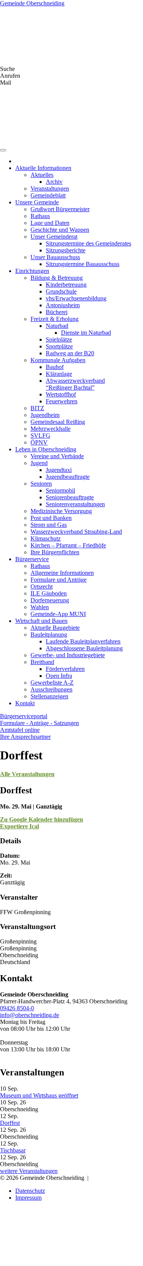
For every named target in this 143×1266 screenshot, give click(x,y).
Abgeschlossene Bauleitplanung (84, 648)
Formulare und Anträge (59, 579)
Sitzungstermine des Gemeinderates (88, 243)
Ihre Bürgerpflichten (55, 552)
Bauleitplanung (49, 634)
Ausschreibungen (51, 689)
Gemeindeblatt (48, 195)
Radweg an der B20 (70, 353)
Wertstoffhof (61, 394)
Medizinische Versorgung (61, 511)
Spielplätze (59, 339)
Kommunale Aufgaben (58, 360)
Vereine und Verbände (57, 456)
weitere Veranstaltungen (29, 1171)
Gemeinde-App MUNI (58, 614)
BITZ (37, 408)
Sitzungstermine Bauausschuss (82, 264)
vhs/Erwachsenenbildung (76, 298)
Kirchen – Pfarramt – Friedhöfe (68, 545)
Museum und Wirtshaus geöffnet (39, 1095)
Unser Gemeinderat (54, 236)
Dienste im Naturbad (86, 332)
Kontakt (25, 703)
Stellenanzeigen (49, 696)
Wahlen (40, 607)
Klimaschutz (46, 538)
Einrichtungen (32, 271)
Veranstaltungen (50, 188)
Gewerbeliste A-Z (52, 682)
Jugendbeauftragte (68, 476)
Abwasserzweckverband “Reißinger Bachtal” (75, 384)
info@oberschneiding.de (29, 1015)
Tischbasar (13, 1150)
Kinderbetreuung (66, 284)
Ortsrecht (42, 586)
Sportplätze (59, 346)
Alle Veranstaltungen (27, 774)
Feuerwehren (61, 401)
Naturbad (57, 326)
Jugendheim (45, 415)
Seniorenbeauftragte (70, 497)
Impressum (28, 1197)
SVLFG (40, 435)
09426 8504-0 (17, 1008)
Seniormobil (60, 490)
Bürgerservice (32, 559)
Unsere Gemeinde (37, 202)
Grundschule (61, 291)
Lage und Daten (50, 223)
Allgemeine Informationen (62, 573)
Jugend (39, 463)
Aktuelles (42, 175)
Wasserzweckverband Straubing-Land (76, 531)
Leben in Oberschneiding (45, 449)
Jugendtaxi (59, 470)
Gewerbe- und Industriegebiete (68, 655)
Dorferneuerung (50, 600)
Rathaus (40, 216)
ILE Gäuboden (49, 593)
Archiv (54, 181)
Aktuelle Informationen (43, 168)
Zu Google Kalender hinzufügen (41, 819)
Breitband (42, 662)
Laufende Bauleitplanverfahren (83, 641)
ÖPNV (39, 442)
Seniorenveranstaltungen (75, 504)
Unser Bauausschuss (55, 257)
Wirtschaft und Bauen (41, 621)
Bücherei (56, 312)
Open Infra (59, 675)
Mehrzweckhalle (51, 428)
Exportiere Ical (19, 826)
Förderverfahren (65, 669)
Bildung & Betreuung (57, 277)
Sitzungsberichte (65, 250)
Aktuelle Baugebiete (55, 627)
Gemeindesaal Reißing (58, 422)
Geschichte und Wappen (60, 229)
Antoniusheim (63, 305)
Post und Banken (51, 518)
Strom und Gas (49, 524)
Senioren (41, 483)
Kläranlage (59, 374)
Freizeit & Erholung (55, 319)
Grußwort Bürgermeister (60, 209)
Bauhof (55, 367)
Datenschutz (30, 1190)
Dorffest (10, 1123)
